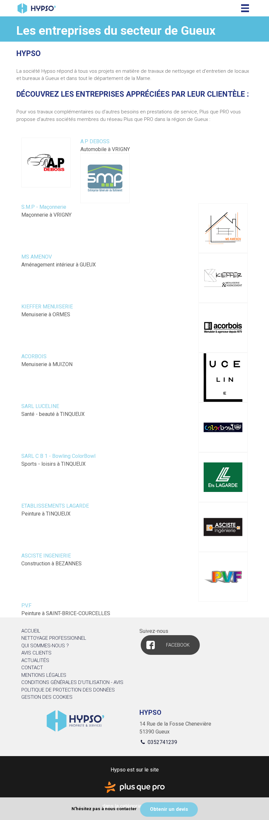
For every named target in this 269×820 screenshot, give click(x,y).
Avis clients (36, 653)
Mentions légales (43, 675)
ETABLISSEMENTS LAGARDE (55, 506)
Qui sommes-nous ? (45, 646)
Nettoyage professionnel (53, 638)
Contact (32, 668)
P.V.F (26, 605)
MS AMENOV (36, 257)
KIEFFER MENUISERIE (47, 306)
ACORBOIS (34, 356)
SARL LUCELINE (40, 406)
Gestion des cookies (46, 697)
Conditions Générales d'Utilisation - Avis (72, 682)
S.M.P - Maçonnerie (43, 207)
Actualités (35, 660)
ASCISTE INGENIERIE (46, 556)
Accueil (30, 631)
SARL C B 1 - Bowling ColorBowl (58, 456)
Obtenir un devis (169, 809)
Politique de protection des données (68, 690)
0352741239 (161, 742)
